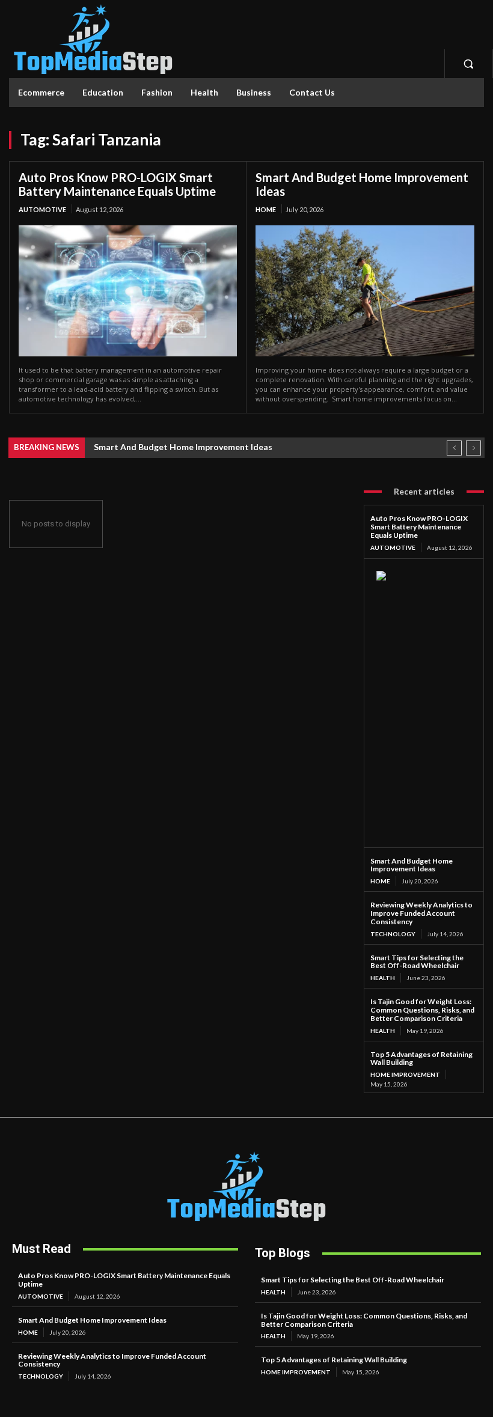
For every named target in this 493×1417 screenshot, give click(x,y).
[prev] (454, 448)
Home (266, 209)
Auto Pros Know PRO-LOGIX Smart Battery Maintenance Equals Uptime (117, 184)
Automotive (42, 209)
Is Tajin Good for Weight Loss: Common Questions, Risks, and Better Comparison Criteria (422, 1010)
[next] (473, 448)
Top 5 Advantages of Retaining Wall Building (421, 1058)
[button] (468, 63)
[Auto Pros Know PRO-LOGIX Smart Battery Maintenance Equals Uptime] (128, 290)
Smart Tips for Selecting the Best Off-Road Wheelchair (417, 962)
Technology (392, 933)
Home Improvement (405, 1074)
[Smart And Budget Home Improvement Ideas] (365, 290)
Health (382, 977)
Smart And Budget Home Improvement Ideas (362, 184)
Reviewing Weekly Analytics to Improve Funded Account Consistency (421, 913)
